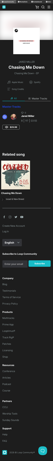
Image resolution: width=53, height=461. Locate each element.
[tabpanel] (26, 120)
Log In (5, 231)
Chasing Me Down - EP (26, 73)
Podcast (6, 384)
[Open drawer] (49, 7)
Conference (8, 371)
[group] (11, 127)
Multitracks (8, 318)
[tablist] (26, 98)
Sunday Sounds (10, 420)
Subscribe (39, 263)
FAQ (4, 440)
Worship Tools (9, 413)
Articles (6, 377)
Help (4, 434)
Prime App (8, 324)
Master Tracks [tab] (39, 98)
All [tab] (15, 98)
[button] (5, 117)
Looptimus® (8, 330)
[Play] (4, 117)
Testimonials (9, 290)
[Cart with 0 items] (37, 7)
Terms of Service (11, 297)
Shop (5, 356)
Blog (4, 284)
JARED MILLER (27, 61)
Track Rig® (8, 337)
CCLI (5, 407)
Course (6, 390)
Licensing (7, 350)
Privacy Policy (10, 303)
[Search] (43, 7)
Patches (6, 343)
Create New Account (13, 225)
